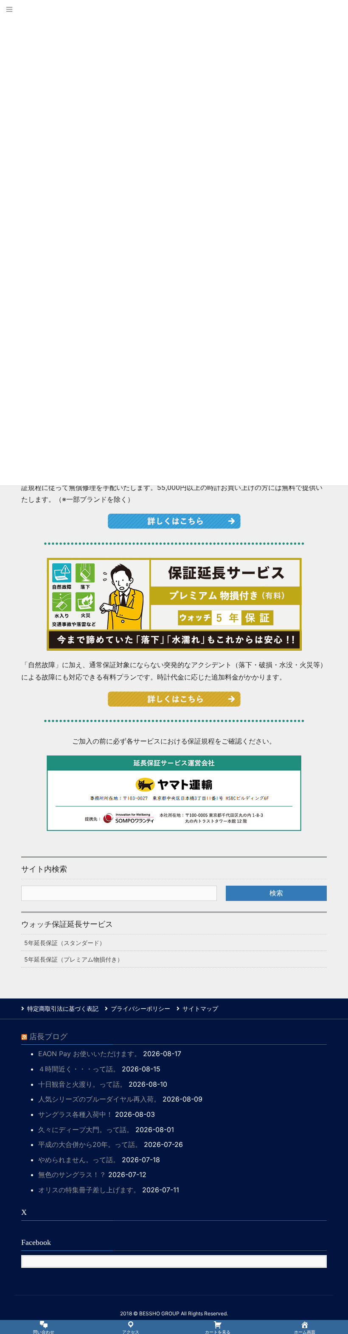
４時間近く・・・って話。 (79, 1069)
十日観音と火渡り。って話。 (82, 1084)
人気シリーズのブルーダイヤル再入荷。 (99, 1099)
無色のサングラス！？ (72, 1174)
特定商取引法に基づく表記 (62, 1008)
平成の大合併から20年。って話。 (90, 1144)
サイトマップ (200, 1008)
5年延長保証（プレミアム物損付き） (73, 959)
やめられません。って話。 (79, 1159)
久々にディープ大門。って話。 (85, 1129)
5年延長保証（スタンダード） (64, 942)
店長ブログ (48, 1036)
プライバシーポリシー (140, 1008)
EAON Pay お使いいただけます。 (89, 1053)
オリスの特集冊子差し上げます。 (89, 1190)
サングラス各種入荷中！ (75, 1114)
